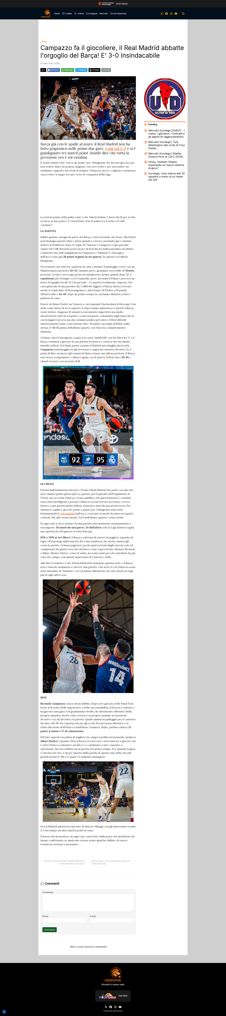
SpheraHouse (118, 1011)
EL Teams (79, 13)
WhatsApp (68, 70)
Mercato (104, 13)
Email (107, 70)
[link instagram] (171, 13)
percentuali (67, 513)
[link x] (161, 13)
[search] (183, 13)
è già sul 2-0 (115, 148)
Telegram (82, 70)
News (57, 13)
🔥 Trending (150, 124)
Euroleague (91, 13)
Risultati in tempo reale (113, 984)
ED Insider (67, 13)
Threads (95, 70)
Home (44, 41)
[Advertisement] (113, 29)
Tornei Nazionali (118, 13)
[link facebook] (166, 13)
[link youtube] (176, 13)
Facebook (55, 70)
